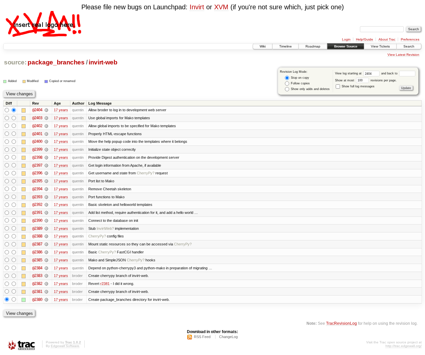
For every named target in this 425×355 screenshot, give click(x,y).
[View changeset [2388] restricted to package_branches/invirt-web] (46, 236)
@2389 (37, 228)
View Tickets (380, 46)
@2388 (37, 236)
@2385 (37, 260)
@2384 (37, 268)
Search (408, 46)
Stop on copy (299, 77)
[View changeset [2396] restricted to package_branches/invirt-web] (46, 173)
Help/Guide (364, 39)
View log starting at (349, 73)
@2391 (37, 212)
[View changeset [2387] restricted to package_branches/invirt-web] (46, 244)
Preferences (410, 39)
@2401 (37, 134)
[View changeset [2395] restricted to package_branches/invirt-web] (46, 181)
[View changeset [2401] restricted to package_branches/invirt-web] (46, 134)
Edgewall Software (65, 346)
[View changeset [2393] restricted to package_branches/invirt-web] (46, 197)
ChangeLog (228, 337)
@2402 (37, 126)
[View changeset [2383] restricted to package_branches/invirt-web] (46, 275)
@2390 (37, 220)
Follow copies (300, 83)
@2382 (37, 283)
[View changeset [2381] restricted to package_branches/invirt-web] (46, 291)
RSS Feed (202, 337)
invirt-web (103, 62)
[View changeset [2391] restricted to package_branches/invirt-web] (46, 212)
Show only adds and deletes (310, 89)
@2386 (37, 252)
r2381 (105, 284)
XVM (221, 7)
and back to (389, 73)
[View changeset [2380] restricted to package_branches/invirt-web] (46, 299)
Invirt (197, 7)
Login (346, 39)
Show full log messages (358, 86)
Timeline (285, 46)
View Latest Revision (403, 54)
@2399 (37, 149)
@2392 (37, 204)
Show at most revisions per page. (366, 80)
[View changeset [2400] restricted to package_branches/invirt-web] (46, 141)
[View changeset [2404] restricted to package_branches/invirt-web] (46, 110)
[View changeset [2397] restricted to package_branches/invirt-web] (46, 165)
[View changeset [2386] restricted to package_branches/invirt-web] (46, 252)
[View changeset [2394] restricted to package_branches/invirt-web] (46, 189)
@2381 (37, 291)
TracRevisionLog (341, 323)
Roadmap (312, 46)
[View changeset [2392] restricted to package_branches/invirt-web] (46, 204)
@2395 (37, 181)
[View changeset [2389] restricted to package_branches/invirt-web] (46, 228)
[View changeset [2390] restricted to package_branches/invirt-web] (46, 220)
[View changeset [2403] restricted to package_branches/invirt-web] (46, 118)
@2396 (37, 173)
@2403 (37, 118)
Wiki (263, 46)
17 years (61, 110)
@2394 (37, 189)
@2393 (37, 197)
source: (15, 62)
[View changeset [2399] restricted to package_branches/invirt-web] (46, 149)
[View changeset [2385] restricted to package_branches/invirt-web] (46, 260)
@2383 (37, 275)
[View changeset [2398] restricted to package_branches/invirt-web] (46, 157)
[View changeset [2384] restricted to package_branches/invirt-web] (46, 268)
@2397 (37, 165)
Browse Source (345, 46)
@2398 (37, 157)
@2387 (37, 244)
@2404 (37, 110)
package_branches (56, 62)
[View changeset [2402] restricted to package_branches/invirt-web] (46, 126)
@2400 (37, 141)
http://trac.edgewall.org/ (403, 346)
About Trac (387, 39)
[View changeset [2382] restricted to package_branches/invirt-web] (46, 283)
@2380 (37, 299)
